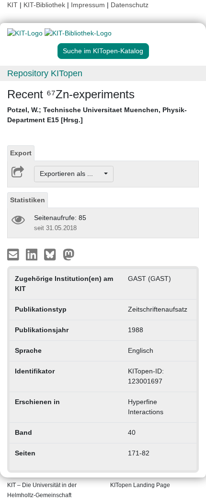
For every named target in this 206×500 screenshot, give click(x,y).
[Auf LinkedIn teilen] (33, 253)
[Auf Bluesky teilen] (52, 253)
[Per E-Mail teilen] (14, 253)
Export (21, 153)
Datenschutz (130, 5)
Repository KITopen (44, 73)
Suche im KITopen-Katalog (103, 51)
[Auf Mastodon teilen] (69, 253)
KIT (12, 5)
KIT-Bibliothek (45, 5)
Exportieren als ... (71, 173)
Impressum (88, 5)
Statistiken (27, 200)
